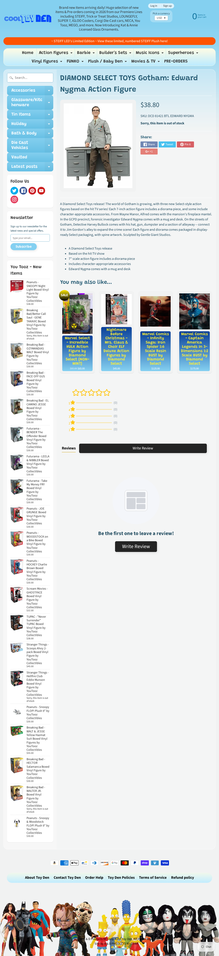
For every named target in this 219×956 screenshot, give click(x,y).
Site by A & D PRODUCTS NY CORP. (116, 943)
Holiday (32, 125)
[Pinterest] (32, 191)
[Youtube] (41, 191)
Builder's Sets (115, 54)
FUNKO (76, 62)
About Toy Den (37, 877)
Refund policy (182, 877)
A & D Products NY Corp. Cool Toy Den (107, 939)
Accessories (32, 91)
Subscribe (24, 246)
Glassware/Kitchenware (32, 103)
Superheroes (183, 54)
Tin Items (32, 115)
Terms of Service (153, 877)
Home (27, 53)
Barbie (86, 54)
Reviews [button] (69, 448)
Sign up (167, 5)
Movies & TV (146, 62)
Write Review (143, 448)
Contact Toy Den (67, 877)
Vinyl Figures (47, 62)
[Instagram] (14, 199)
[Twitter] (14, 191)
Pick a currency (161, 13)
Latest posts (32, 168)
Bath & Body (32, 134)
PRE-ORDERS (176, 61)
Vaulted (19, 157)
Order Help (94, 877)
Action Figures (56, 54)
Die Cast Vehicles (32, 145)
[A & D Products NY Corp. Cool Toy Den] (28, 18)
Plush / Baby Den (108, 62)
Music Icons (150, 54)
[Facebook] (23, 191)
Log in (153, 5)
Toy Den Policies (121, 877)
